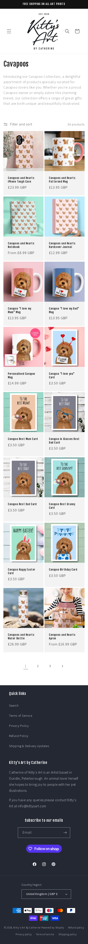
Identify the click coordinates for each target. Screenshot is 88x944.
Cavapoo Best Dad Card (22, 504)
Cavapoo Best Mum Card (23, 439)
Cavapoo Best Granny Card (62, 505)
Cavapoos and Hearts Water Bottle (21, 636)
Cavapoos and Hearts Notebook (21, 245)
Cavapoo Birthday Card (63, 569)
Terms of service (45, 934)
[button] (9, 31)
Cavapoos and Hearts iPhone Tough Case (21, 179)
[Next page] (62, 666)
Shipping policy (67, 934)
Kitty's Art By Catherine (27, 927)
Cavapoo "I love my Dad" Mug (64, 310)
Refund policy (76, 927)
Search (14, 705)
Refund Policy (18, 736)
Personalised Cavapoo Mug (21, 375)
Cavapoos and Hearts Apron (62, 636)
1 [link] (26, 666)
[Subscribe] (65, 832)
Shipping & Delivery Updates (29, 746)
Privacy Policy (19, 726)
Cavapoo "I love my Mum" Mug (19, 310)
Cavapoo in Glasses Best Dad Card (64, 440)
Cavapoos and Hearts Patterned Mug (62, 179)
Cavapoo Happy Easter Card (21, 571)
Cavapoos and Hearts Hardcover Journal (62, 245)
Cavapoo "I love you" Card (62, 375)
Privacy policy (24, 934)
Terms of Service (20, 716)
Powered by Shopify (52, 927)
